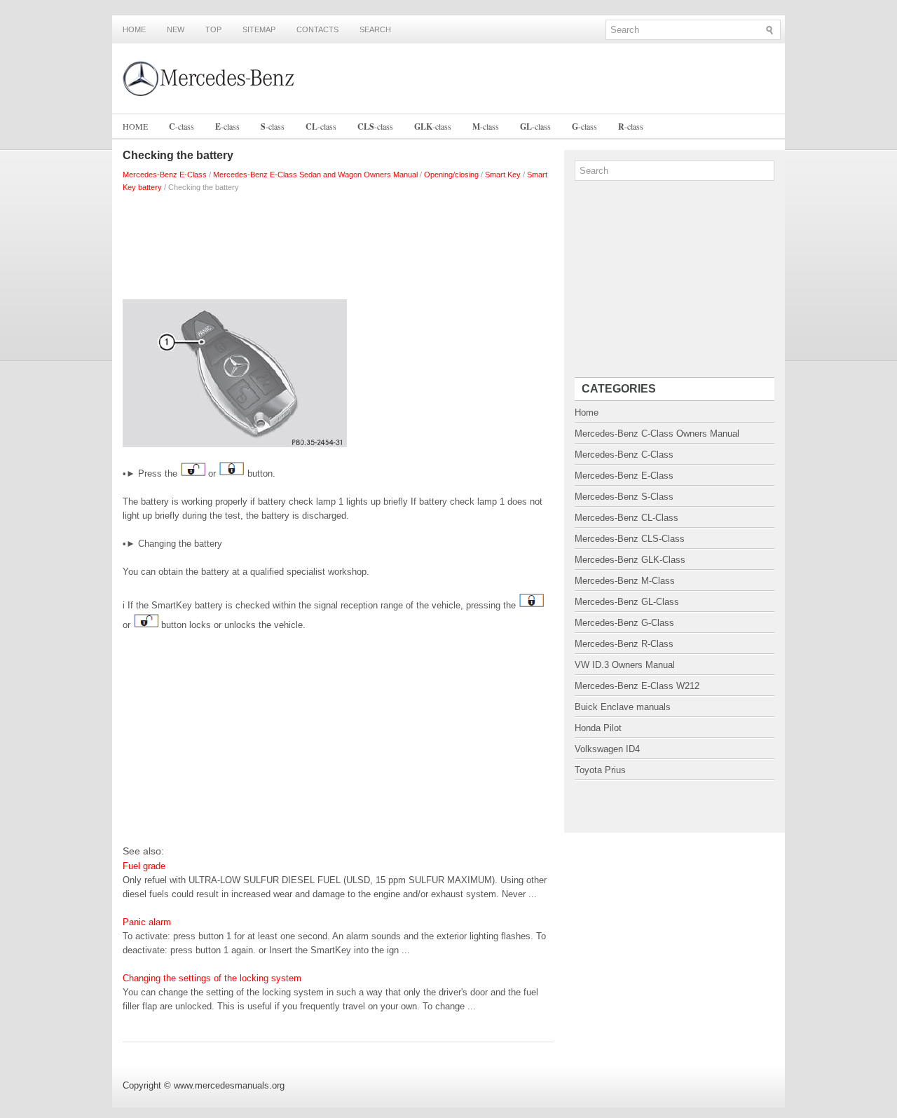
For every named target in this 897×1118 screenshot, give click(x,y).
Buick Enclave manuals (623, 707)
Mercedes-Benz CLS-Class (630, 538)
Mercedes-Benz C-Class (624, 454)
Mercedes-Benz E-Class (165, 174)
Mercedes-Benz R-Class (624, 644)
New (175, 29)
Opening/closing (451, 174)
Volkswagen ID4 (607, 749)
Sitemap (258, 29)
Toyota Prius (600, 770)
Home (134, 29)
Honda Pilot (598, 728)
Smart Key (503, 174)
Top (213, 29)
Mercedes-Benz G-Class (624, 623)
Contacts (317, 29)
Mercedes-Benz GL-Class (627, 602)
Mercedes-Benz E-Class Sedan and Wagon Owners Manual (315, 174)
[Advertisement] (338, 242)
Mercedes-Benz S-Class (624, 496)
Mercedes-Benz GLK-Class (630, 559)
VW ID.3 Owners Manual (625, 665)
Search (375, 29)
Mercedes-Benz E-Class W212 (637, 686)
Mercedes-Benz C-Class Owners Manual (657, 433)
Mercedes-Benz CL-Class (626, 517)
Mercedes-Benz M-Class (625, 580)
